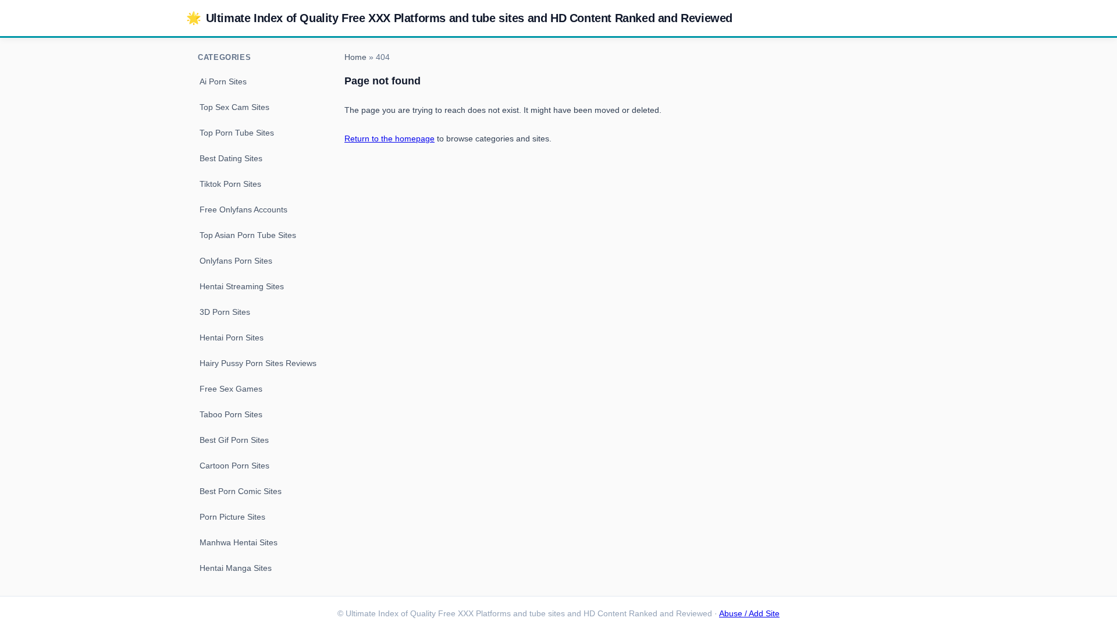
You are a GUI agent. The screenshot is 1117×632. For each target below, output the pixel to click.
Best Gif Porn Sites (234, 440)
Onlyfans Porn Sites (236, 260)
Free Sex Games (231, 388)
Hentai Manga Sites (236, 568)
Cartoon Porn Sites (234, 465)
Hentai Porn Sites (232, 337)
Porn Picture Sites (232, 516)
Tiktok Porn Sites (230, 184)
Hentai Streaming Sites (242, 286)
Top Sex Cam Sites (234, 107)
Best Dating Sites (231, 158)
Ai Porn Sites (223, 81)
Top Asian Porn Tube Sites (248, 235)
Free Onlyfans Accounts (243, 209)
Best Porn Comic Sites (241, 491)
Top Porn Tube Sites (237, 132)
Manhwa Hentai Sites (239, 542)
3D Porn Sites (225, 312)
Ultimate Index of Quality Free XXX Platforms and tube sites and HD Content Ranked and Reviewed (459, 17)
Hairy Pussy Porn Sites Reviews (258, 363)
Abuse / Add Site (749, 613)
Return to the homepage (389, 138)
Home (355, 57)
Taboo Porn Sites (231, 414)
